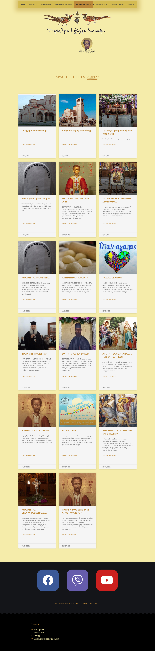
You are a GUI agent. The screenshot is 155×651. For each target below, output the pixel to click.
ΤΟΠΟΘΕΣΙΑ (131, 4)
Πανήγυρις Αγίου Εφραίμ (34, 130)
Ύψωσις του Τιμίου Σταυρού (36, 198)
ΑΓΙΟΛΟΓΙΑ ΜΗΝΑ (46, 4)
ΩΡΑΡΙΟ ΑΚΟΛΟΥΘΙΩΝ (101, 4)
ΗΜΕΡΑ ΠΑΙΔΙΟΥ (70, 430)
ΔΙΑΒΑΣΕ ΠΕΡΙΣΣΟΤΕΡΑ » (29, 144)
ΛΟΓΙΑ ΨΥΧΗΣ (33, 4)
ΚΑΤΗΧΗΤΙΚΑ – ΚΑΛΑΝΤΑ (75, 277)
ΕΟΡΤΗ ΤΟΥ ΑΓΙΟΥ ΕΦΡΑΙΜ (75, 354)
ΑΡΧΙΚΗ (23, 4)
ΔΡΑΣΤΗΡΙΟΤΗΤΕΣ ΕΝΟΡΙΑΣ (83, 4)
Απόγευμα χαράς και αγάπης (76, 130)
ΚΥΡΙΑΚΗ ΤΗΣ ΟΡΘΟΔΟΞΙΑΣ (36, 277)
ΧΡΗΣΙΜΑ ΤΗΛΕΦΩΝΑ (117, 4)
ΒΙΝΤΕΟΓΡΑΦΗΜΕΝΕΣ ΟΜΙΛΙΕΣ (63, 4)
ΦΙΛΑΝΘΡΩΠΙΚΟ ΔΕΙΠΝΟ (34, 354)
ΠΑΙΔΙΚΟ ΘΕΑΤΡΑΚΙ (112, 277)
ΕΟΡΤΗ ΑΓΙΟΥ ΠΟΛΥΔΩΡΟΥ (35, 430)
